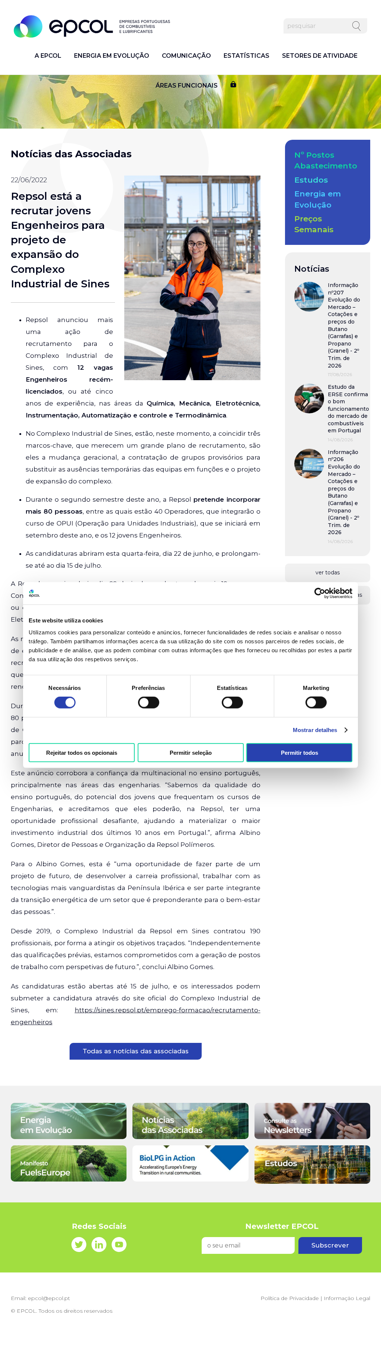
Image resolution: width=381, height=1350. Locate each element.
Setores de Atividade (320, 56)
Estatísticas (246, 56)
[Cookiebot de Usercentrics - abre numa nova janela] (319, 593)
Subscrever (330, 1245)
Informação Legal (347, 1298)
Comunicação (186, 56)
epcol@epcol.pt (49, 1298)
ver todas (328, 572)
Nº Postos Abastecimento (325, 160)
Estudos (311, 179)
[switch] (148, 703)
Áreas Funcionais (187, 85)
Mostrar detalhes (315, 730)
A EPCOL (48, 56)
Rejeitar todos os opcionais (81, 752)
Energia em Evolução (111, 56)
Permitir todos (299, 752)
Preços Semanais (313, 224)
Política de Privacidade (289, 1298)
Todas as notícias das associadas (136, 1051)
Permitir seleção (191, 752)
